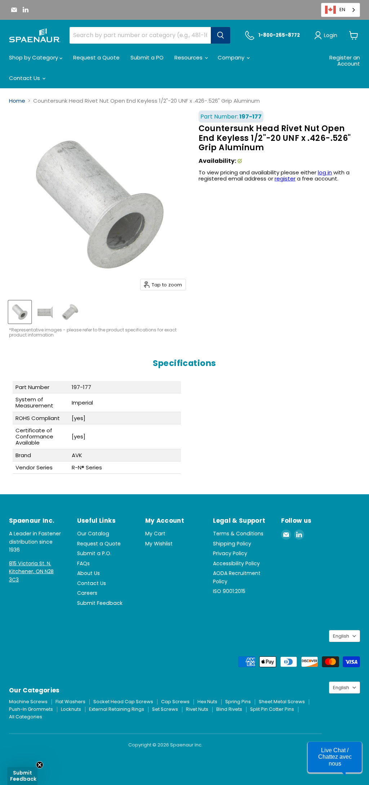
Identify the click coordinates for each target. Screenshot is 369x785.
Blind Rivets (229, 709)
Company (232, 57)
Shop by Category (34, 57)
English (341, 636)
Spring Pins (238, 701)
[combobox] (340, 10)
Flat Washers (70, 701)
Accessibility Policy (236, 563)
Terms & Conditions (238, 533)
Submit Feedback (100, 603)
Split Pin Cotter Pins (272, 709)
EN (342, 9)
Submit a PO (147, 57)
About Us (88, 573)
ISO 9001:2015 (229, 591)
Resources (189, 57)
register (285, 178)
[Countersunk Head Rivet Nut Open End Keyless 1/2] (19, 312)
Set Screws (165, 709)
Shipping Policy (232, 543)
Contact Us (25, 78)
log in (325, 172)
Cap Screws (175, 701)
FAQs (83, 563)
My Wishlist (159, 543)
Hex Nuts (207, 701)
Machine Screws (28, 701)
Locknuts (71, 709)
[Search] (220, 35)
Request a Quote (96, 57)
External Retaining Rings (116, 709)
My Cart (155, 533)
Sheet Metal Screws (282, 701)
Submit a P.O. (94, 553)
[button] (335, 757)
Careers (87, 593)
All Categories (25, 716)
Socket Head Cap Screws (123, 701)
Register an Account (344, 60)
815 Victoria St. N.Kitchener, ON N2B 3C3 (31, 571)
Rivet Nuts (197, 709)
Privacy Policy (230, 553)
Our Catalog (93, 533)
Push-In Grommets (31, 709)
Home (17, 101)
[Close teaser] (39, 764)
